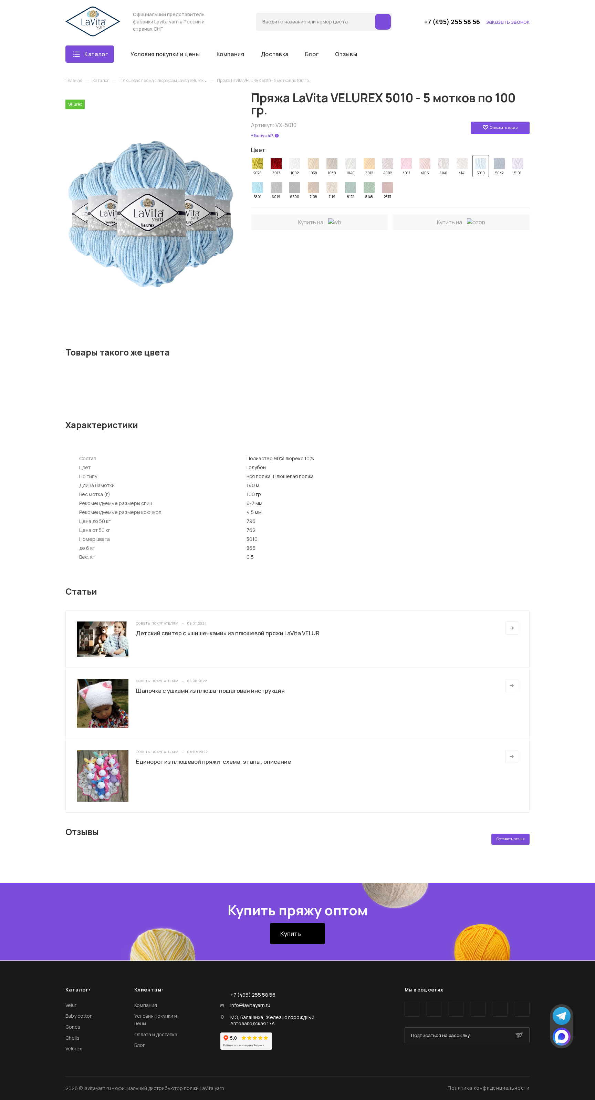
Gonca (72, 1027)
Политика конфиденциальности (489, 1087)
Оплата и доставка (155, 1034)
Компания (145, 1005)
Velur (70, 1005)
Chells (72, 1038)
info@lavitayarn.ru (250, 1005)
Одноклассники (478, 1009)
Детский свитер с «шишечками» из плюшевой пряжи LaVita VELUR (228, 633)
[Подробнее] (511, 628)
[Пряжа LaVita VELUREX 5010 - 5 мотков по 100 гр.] (151, 207)
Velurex (73, 1048)
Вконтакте (412, 1009)
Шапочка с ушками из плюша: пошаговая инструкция (210, 691)
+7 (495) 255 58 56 (452, 22)
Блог (139, 1045)
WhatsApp (500, 1009)
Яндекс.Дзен (522, 1009)
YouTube (456, 1009)
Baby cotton (79, 1015)
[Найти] (383, 22)
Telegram (434, 1009)
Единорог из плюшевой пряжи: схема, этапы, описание (213, 761)
